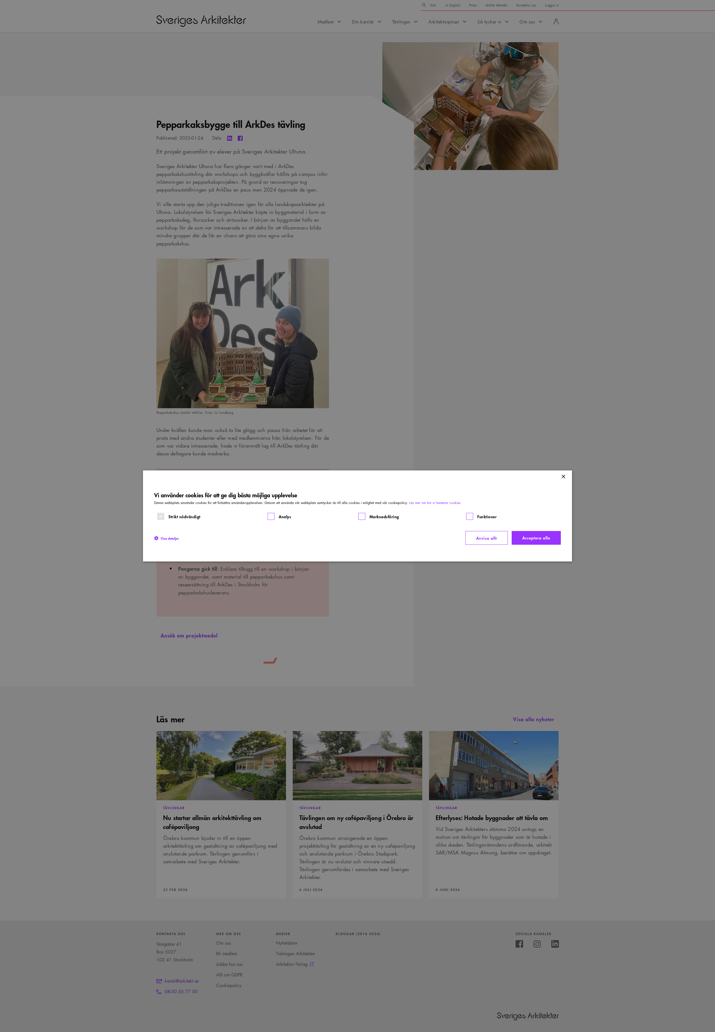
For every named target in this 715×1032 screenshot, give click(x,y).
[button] (166, 537)
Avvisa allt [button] (486, 538)
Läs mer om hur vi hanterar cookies (435, 502)
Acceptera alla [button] (536, 537)
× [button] (563, 477)
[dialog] (357, 516)
